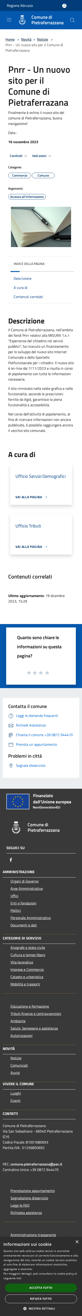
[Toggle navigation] (9, 19)
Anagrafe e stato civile (27, 947)
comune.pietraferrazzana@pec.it (36, 1164)
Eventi (15, 1100)
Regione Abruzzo (20, 5)
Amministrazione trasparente (33, 1235)
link (19, 1278)
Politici (15, 910)
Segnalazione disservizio (29, 1198)
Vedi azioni (39, 155)
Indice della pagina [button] (29, 263)
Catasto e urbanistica (26, 977)
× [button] (77, 1242)
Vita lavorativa (21, 962)
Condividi (16, 155)
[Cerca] (72, 20)
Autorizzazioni (21, 1035)
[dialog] (41, 1276)
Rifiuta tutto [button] (41, 1299)
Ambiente (18, 1021)
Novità (26, 39)
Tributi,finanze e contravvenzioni (35, 1013)
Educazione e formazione (29, 1006)
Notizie (42, 39)
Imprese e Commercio (27, 969)
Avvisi (15, 1072)
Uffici (14, 896)
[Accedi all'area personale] (64, 5)
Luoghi (15, 1093)
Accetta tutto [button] (40, 1288)
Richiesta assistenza (26, 1212)
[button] (41, 1308)
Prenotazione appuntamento (32, 1190)
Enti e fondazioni (23, 903)
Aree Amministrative (26, 888)
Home (10, 39)
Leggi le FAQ (20, 1205)
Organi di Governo (24, 881)
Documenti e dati (23, 925)
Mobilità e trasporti (25, 984)
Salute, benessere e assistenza (34, 1028)
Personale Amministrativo (30, 917)
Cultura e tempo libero (27, 955)
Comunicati (19, 1065)
